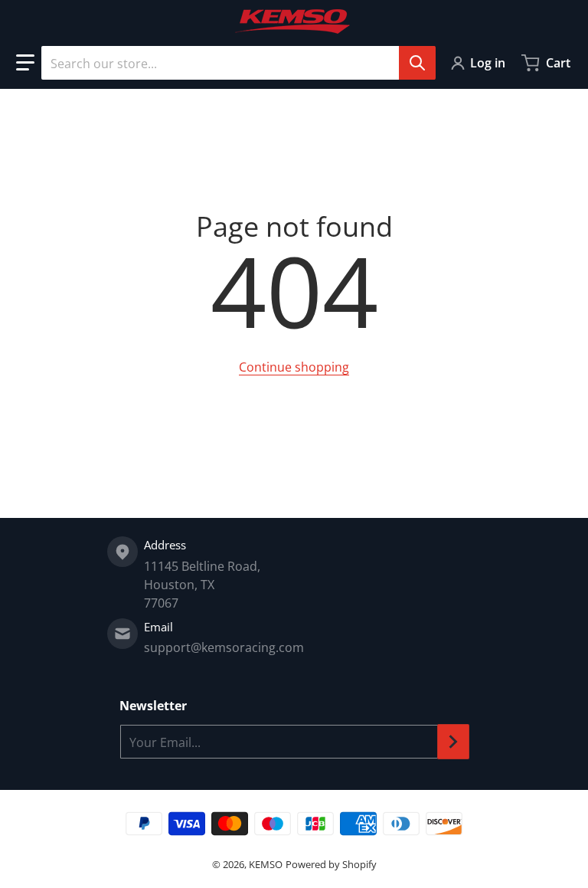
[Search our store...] (417, 63)
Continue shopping (294, 367)
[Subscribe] (453, 741)
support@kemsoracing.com (224, 647)
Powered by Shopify (331, 864)
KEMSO (266, 864)
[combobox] (238, 63)
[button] (25, 63)
